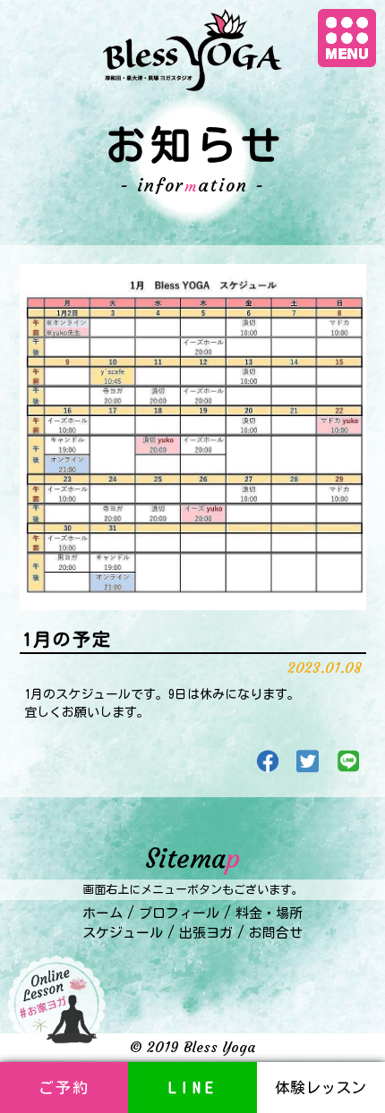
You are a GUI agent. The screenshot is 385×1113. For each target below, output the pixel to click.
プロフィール (179, 913)
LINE (193, 1087)
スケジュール (122, 932)
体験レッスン (320, 1087)
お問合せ (276, 932)
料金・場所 (269, 913)
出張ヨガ (206, 932)
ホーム (102, 913)
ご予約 (64, 1087)
